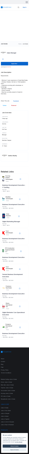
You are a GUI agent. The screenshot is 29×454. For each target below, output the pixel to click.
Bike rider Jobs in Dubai (7, 385)
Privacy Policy (4, 370)
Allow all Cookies (14, 446)
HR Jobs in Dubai (5, 396)
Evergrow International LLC (9, 326)
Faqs (2, 367)
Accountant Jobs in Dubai (8, 390)
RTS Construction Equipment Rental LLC (9, 249)
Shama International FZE (9, 305)
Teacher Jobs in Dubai (7, 387)
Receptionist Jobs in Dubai (8, 399)
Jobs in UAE (5, 404)
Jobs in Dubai (4, 407)
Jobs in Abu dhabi (6, 410)
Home (19, 43)
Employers (4, 430)
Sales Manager (11, 53)
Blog (2, 364)
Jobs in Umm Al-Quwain (7, 422)
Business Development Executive (13, 204)
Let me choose (18, 442)
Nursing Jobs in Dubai (7, 393)
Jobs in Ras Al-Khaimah (7, 424)
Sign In (24, 7)
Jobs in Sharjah (5, 413)
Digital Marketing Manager (11, 221)
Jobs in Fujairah (5, 419)
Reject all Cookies (14, 449)
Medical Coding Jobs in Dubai (9, 379)
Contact (3, 361)
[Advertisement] (14, 25)
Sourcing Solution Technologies (9, 177)
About (2, 358)
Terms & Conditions (6, 373)
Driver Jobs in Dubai (6, 382)
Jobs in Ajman (5, 416)
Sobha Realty (12, 155)
